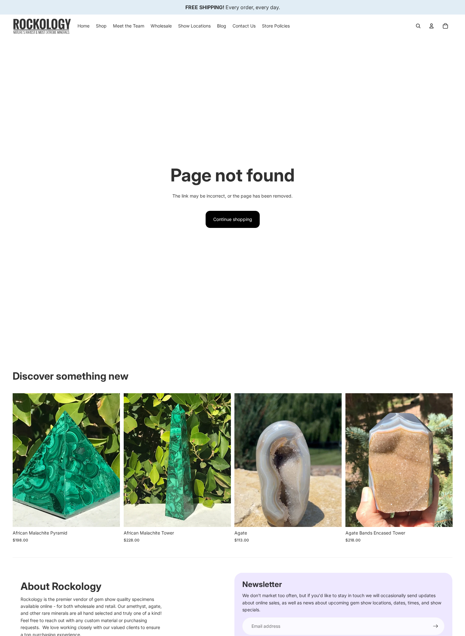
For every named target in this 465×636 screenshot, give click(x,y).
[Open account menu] (431, 26)
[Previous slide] (22, 460)
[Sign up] (436, 626)
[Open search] (418, 26)
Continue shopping (232, 219)
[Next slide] (110, 460)
